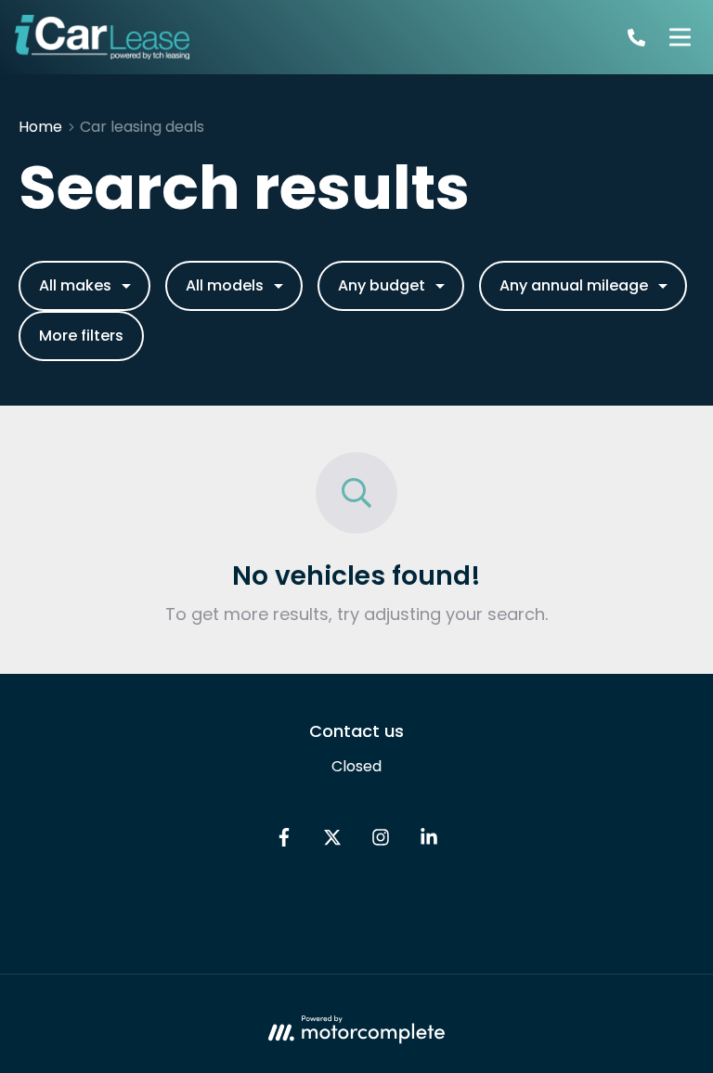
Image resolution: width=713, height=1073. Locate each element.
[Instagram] (380, 841)
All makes (75, 285)
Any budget (381, 285)
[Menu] (679, 37)
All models (225, 285)
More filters (81, 335)
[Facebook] (284, 841)
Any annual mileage (573, 285)
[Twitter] (332, 841)
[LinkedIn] (429, 841)
